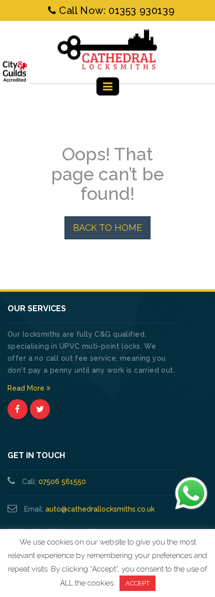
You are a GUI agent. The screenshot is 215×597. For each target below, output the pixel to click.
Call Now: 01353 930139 (115, 10)
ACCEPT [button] (138, 583)
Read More (27, 388)
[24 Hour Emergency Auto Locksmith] (108, 49)
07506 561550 (62, 482)
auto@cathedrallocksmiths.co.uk (100, 509)
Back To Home (107, 227)
